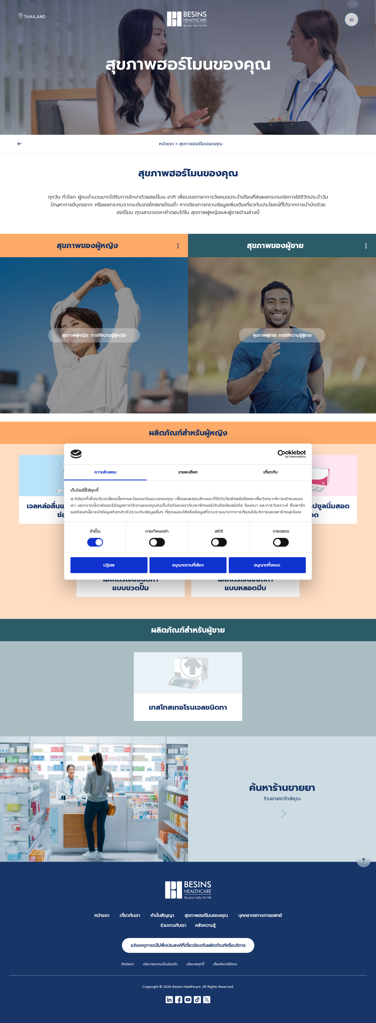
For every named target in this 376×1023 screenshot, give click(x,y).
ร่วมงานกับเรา (173, 925)
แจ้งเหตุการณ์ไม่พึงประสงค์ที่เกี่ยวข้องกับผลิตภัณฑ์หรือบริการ (188, 945)
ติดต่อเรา (127, 964)
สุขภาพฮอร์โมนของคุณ (206, 915)
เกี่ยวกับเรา (130, 915)
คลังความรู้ (205, 925)
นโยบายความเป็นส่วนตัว (160, 964)
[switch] (157, 542)
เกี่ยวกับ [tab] (270, 472)
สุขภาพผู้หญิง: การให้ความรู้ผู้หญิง (94, 335)
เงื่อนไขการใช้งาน (225, 964)
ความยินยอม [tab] (105, 472)
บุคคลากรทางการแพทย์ (260, 915)
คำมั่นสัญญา (162, 915)
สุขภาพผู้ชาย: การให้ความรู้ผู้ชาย (282, 335)
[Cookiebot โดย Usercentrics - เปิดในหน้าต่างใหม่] (282, 454)
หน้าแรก (101, 915)
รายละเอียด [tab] (188, 472)
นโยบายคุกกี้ (195, 964)
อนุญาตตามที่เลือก (188, 565)
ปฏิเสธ (109, 565)
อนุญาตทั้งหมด (267, 565)
